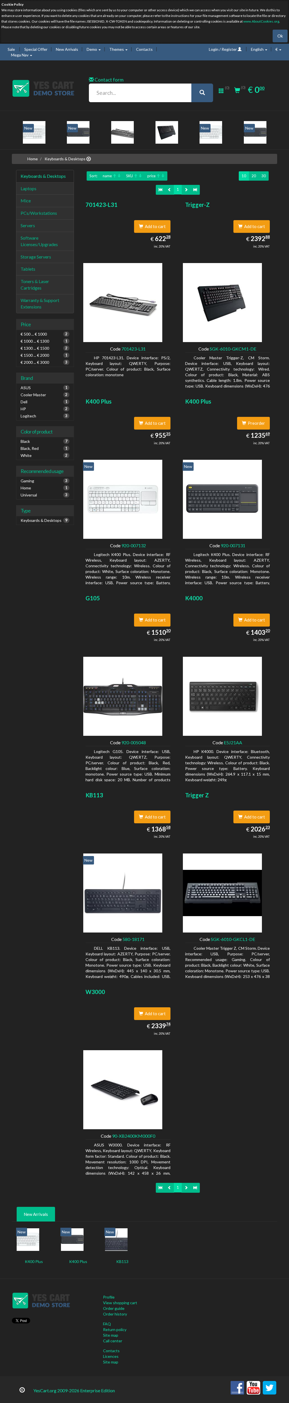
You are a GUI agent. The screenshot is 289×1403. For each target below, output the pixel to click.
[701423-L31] (122, 132)
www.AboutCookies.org (261, 21)
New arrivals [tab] (36, 1214)
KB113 (122, 1261)
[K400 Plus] (34, 132)
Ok (280, 35)
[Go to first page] (160, 190)
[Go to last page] (195, 190)
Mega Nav (20, 55)
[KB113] (116, 1239)
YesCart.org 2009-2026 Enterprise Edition (74, 1390)
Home (32, 158)
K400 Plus (34, 1261)
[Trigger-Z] (167, 132)
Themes (117, 49)
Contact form (109, 80)
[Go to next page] (186, 190)
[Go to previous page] (169, 190)
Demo (92, 49)
